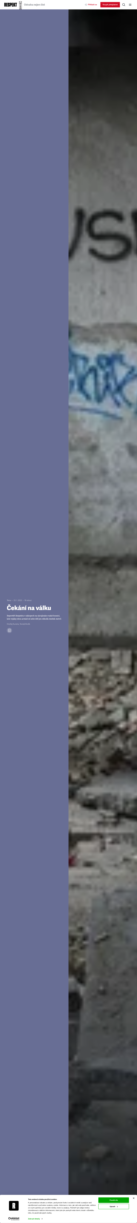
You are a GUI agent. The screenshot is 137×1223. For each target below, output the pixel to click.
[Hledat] (123, 4)
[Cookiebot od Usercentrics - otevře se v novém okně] (13, 1218)
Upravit (112, 1206)
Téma (9, 600)
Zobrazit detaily (34, 1219)
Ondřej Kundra (13, 624)
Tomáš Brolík (25, 624)
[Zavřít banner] (133, 1198)
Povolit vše (114, 1200)
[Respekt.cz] (10, 5)
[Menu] (130, 4)
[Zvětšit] (102, 616)
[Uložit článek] (9, 630)
